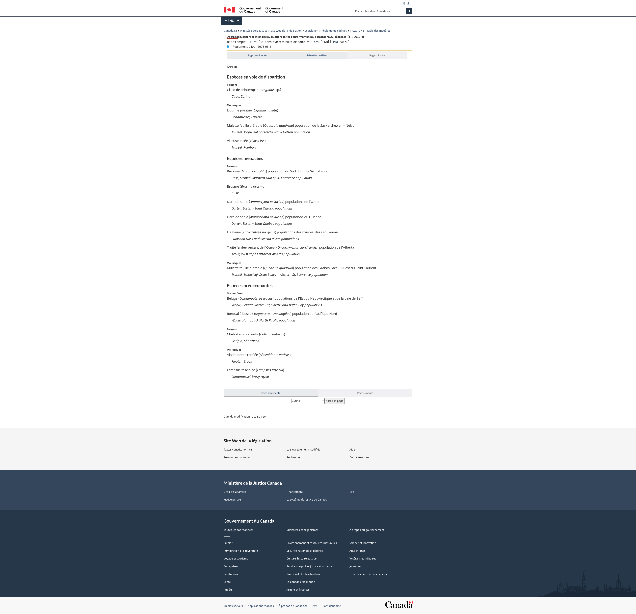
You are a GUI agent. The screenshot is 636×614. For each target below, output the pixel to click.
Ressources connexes (237, 457)
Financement (295, 492)
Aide (352, 449)
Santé (227, 582)
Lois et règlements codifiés (303, 449)
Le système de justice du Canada (307, 499)
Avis (315, 606)
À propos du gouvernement (366, 530)
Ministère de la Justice (253, 30)
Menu (233, 20)
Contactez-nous (359, 457)
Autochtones (357, 551)
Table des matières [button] (317, 55)
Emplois (229, 543)
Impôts (228, 589)
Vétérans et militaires (362, 558)
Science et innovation (362, 543)
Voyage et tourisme (236, 558)
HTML (254, 42)
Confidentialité (331, 606)
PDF (336, 42)
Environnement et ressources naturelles (312, 543)
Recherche (293, 457)
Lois (351, 492)
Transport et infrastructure (304, 574)
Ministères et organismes (302, 530)
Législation (311, 30)
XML (317, 42)
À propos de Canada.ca (293, 606)
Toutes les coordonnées (239, 530)
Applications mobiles (261, 606)
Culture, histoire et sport (302, 558)
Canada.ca (230, 30)
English (407, 3)
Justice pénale (232, 499)
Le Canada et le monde (301, 582)
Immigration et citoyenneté (241, 551)
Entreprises (231, 566)
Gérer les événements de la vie (368, 574)
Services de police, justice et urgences (310, 566)
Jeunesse (355, 566)
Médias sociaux (233, 606)
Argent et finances (298, 589)
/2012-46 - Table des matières (370, 30)
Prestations (231, 574)
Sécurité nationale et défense (305, 551)
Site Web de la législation (286, 30)
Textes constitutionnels (238, 449)
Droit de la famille (235, 492)
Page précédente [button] (256, 55)
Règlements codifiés (334, 30)
